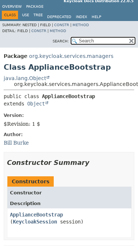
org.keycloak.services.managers (71, 56)
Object (36, 104)
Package (34, 6)
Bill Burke (16, 143)
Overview (12, 6)
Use (25, 15)
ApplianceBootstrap (36, 215)
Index (81, 17)
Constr (61, 25)
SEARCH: (61, 41)
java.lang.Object (25, 78)
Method (80, 25)
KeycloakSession (35, 222)
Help (96, 17)
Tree (38, 15)
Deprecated (59, 17)
